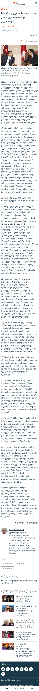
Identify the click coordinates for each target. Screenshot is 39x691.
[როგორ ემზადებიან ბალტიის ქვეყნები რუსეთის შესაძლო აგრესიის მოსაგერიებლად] (8, 634)
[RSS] (31, 669)
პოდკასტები (19, 688)
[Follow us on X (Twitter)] (8, 669)
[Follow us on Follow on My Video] (17, 669)
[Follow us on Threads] (26, 669)
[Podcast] (3, 674)
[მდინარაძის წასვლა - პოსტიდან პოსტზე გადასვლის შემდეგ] (8, 598)
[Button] (33, 35)
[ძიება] (32, 688)
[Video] (7, 688)
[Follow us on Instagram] (22, 669)
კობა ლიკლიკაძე (7, 26)
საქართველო (7, 8)
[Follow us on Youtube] (12, 669)
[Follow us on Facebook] (3, 669)
